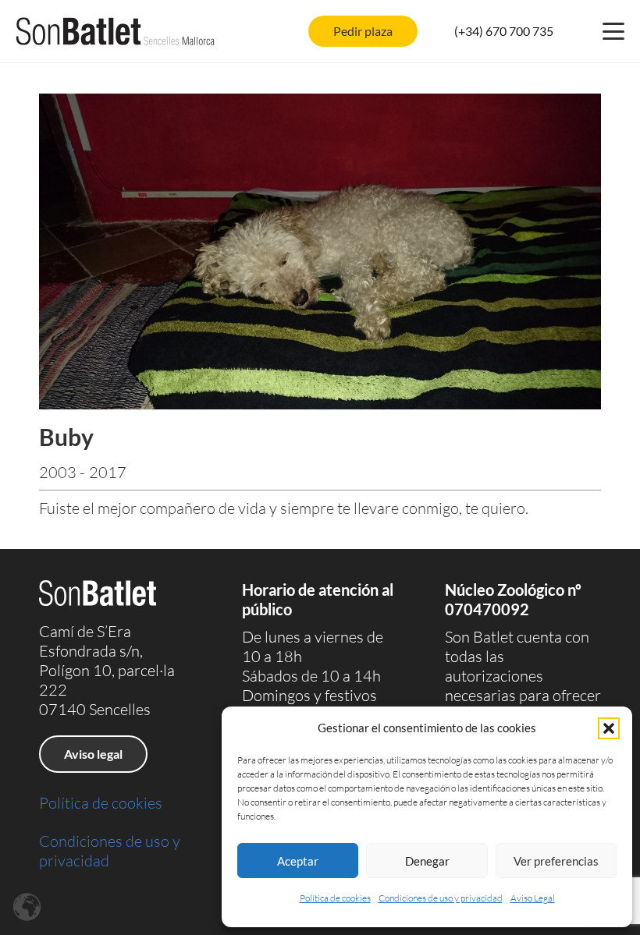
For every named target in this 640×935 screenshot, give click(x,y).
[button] (609, 728)
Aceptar (297, 861)
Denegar (427, 861)
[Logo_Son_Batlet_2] (115, 31)
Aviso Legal (532, 898)
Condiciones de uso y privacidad (441, 898)
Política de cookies (335, 898)
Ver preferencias (556, 861)
